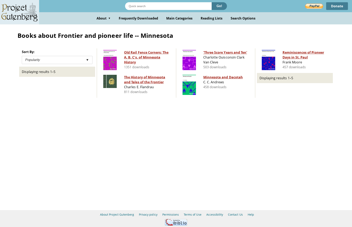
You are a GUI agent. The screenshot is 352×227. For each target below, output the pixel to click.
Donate (337, 6)
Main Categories (179, 18)
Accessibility (214, 214)
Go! (219, 6)
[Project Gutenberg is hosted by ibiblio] (176, 224)
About (104, 18)
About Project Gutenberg (117, 214)
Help (251, 214)
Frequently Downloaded (138, 18)
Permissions (170, 214)
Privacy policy (148, 214)
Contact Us (235, 214)
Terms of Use (192, 214)
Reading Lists (211, 18)
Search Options (243, 18)
